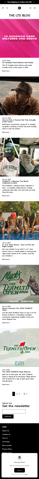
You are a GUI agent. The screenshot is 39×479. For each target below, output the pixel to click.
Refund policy (7, 453)
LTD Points (6, 442)
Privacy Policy (7, 449)
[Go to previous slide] (5, 2)
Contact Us (6, 434)
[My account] (30, 8)
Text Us (5, 438)
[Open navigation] (4, 8)
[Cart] (35, 8)
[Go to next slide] (34, 2)
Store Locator (7, 445)
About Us (5, 431)
